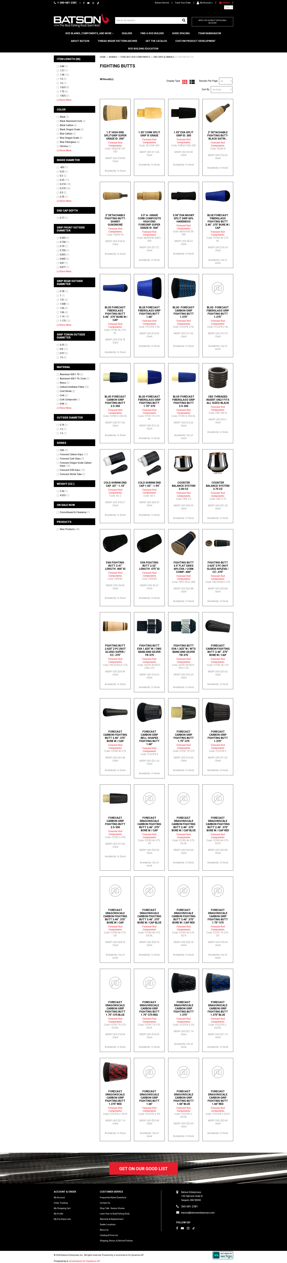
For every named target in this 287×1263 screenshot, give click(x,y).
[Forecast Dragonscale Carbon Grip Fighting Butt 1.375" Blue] (217, 982)
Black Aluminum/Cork (73, 121)
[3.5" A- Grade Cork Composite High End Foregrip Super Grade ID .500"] (149, 195)
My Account (206, 2)
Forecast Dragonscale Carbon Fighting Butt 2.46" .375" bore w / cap (149, 824)
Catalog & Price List (109, 1235)
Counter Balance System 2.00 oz (183, 485)
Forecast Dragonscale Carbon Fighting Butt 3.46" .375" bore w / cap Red (184, 916)
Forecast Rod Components (135, 57)
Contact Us (105, 1203)
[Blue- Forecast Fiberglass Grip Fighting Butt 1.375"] (217, 288)
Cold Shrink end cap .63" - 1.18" (115, 484)
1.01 (64, 299)
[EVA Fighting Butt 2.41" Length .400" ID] (115, 543)
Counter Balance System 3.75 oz (217, 485)
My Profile (58, 1213)
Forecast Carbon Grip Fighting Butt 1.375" (218, 736)
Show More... (65, 99)
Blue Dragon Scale (71, 137)
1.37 (64, 70)
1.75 (64, 91)
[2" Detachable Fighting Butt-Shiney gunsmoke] (115, 195)
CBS (64, 450)
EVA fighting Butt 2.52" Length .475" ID (149, 565)
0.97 (64, 353)
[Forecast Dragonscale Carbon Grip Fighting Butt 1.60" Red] (217, 1072)
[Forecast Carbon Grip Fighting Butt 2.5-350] (115, 798)
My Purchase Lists (62, 1219)
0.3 (63, 175)
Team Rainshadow (209, 33)
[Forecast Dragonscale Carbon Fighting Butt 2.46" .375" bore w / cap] (149, 798)
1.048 (64, 303)
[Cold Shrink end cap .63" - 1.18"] (115, 463)
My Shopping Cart (62, 1208)
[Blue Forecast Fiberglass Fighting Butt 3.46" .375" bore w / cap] (115, 288)
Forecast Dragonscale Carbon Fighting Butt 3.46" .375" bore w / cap (115, 916)
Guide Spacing (181, 33)
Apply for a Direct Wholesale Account (212, 21)
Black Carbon (68, 125)
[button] (224, 2)
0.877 (64, 267)
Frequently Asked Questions (113, 1197)
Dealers (127, 33)
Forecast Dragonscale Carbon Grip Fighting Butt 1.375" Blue (218, 1008)
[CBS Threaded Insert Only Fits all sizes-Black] (217, 377)
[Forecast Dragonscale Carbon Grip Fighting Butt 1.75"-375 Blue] (115, 982)
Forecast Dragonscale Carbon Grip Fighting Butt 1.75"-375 (218, 916)
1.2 (63, 429)
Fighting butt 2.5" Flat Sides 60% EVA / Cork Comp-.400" (184, 567)
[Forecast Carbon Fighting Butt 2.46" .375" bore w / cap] (217, 626)
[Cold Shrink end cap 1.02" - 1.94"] (149, 463)
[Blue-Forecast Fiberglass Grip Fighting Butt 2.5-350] (183, 377)
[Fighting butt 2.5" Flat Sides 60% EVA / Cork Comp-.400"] (183, 543)
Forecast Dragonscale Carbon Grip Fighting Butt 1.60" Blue (184, 1097)
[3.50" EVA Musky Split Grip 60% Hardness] (183, 195)
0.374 (65, 184)
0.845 (64, 258)
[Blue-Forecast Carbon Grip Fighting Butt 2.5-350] (115, 377)
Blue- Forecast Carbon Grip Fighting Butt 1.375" (183, 312)
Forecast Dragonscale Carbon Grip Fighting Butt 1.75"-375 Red (149, 1008)
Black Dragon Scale (71, 129)
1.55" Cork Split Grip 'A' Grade (149, 134)
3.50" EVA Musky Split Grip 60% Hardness (183, 218)
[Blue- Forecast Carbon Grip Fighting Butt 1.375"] (183, 288)
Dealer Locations (108, 1224)
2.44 (64, 491)
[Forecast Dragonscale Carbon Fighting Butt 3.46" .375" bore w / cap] (115, 890)
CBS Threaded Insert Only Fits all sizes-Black (217, 399)
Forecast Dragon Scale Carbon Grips (75, 464)
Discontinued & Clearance (75, 512)
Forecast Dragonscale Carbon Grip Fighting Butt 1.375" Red (115, 1097)
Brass (64, 382)
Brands (113, 57)
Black (64, 116)
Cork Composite (70, 399)
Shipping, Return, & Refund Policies (116, 1240)
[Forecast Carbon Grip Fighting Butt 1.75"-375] (183, 712)
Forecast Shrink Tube (72, 474)
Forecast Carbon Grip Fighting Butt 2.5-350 (115, 822)
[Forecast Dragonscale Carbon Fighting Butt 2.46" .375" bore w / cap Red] (217, 798)
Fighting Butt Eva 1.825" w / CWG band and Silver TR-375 (149, 650)
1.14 (64, 316)
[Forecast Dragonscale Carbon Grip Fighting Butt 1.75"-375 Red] (149, 982)
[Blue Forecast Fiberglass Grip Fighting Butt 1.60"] (149, 288)
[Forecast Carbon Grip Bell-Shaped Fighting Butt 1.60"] (149, 712)
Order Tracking (61, 1203)
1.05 (64, 308)
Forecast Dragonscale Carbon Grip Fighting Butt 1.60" (149, 1097)
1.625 (64, 87)
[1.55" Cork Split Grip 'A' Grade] (149, 113)
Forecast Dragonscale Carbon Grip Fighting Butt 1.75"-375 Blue (115, 1008)
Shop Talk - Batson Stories (112, 1208)
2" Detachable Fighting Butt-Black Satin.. (217, 135)
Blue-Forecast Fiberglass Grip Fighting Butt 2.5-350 (183, 401)
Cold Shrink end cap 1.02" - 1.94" (149, 484)
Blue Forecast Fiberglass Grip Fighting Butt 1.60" (149, 312)
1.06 (64, 312)
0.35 (64, 180)
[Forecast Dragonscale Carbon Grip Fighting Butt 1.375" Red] (115, 1072)
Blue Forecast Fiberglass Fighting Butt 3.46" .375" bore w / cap (115, 314)
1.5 (63, 78)
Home (103, 57)
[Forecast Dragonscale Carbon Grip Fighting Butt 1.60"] (149, 1072)
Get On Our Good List (143, 1168)
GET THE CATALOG (156, 41)
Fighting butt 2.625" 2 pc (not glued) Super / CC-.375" (115, 650)
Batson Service (162, 2)
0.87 (64, 263)
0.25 (64, 171)
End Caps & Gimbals (164, 57)
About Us (104, 1230)
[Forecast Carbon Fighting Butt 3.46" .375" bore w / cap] (115, 712)
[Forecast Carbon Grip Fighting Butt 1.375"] (217, 712)
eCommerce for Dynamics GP (84, 1261)
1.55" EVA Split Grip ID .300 (183, 134)
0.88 (64, 66)
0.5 (63, 192)
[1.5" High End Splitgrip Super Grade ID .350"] (115, 113)
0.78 (64, 291)
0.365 (64, 237)
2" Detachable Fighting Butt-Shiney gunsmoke (115, 220)
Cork (64, 395)
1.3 (63, 433)
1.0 (63, 357)
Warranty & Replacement (111, 1219)
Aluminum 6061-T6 (71, 374)
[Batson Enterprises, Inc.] (81, 20)
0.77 (64, 217)
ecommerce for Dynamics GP (130, 1255)
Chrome (65, 146)
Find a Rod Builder (152, 33)
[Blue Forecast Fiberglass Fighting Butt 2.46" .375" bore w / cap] (217, 195)
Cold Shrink (67, 391)
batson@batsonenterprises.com (198, 1212)
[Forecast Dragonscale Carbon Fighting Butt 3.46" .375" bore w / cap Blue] (149, 890)
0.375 (65, 188)
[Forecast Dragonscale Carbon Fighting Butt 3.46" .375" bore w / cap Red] (183, 890)
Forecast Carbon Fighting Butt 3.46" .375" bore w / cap (115, 736)
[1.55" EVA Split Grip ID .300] (183, 113)
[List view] (191, 82)
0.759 (64, 250)
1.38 (64, 74)
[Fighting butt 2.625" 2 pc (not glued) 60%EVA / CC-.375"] (217, 543)
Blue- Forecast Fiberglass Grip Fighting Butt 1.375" (218, 312)
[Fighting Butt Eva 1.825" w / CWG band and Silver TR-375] (149, 626)
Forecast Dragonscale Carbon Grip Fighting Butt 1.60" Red (218, 1097)
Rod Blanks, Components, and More (88, 33)
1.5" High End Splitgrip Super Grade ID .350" (115, 135)
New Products (70, 529)
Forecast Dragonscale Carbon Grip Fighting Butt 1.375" (184, 1008)
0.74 (64, 246)
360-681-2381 (189, 1206)
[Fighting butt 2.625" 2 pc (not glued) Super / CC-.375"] (115, 626)
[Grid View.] (184, 82)
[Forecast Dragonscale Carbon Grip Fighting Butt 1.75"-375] (217, 890)
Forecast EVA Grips (72, 470)
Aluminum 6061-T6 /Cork (74, 378)
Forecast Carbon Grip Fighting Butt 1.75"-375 (184, 736)
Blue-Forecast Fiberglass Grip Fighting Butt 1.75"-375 (149, 401)
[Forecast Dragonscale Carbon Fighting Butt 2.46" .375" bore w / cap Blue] (183, 798)
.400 (64, 167)
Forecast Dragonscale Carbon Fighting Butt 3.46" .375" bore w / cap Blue (149, 916)
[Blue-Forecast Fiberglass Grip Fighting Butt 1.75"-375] (149, 377)
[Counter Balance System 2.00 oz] (183, 463)
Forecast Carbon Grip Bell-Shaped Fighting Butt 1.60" (149, 738)
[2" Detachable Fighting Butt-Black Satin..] (217, 113)
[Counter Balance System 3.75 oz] (217, 463)
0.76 (64, 196)
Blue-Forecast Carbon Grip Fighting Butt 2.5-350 (115, 401)
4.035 (64, 495)
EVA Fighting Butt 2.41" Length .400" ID (115, 565)
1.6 (63, 83)
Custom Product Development (195, 41)
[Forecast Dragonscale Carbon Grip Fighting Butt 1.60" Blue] (183, 1072)
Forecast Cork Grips (72, 458)
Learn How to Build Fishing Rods (115, 1213)
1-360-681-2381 (67, 2)
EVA (63, 403)
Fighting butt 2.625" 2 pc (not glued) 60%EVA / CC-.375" (218, 567)
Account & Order (65, 1191)
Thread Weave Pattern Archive (117, 41)
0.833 (64, 254)
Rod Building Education (143, 48)
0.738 (64, 242)
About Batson (80, 41)
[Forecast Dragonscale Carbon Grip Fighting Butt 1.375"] (183, 982)
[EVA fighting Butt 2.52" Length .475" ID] (149, 543)
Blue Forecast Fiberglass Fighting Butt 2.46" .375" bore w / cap (217, 221)
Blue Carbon (68, 133)
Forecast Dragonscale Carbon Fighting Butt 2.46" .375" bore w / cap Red (218, 824)
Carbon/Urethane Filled (74, 387)
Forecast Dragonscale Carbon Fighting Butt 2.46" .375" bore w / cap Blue (184, 824)
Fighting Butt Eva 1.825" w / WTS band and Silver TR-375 (184, 650)
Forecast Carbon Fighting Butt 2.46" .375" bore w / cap (218, 650)
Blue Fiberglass (70, 142)
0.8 (64, 349)
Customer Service (111, 1191)
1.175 (65, 320)
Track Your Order (183, 2)
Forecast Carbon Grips (74, 454)
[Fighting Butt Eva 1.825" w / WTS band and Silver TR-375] (183, 626)
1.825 (64, 95)
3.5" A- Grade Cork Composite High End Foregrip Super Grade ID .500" (149, 221)
